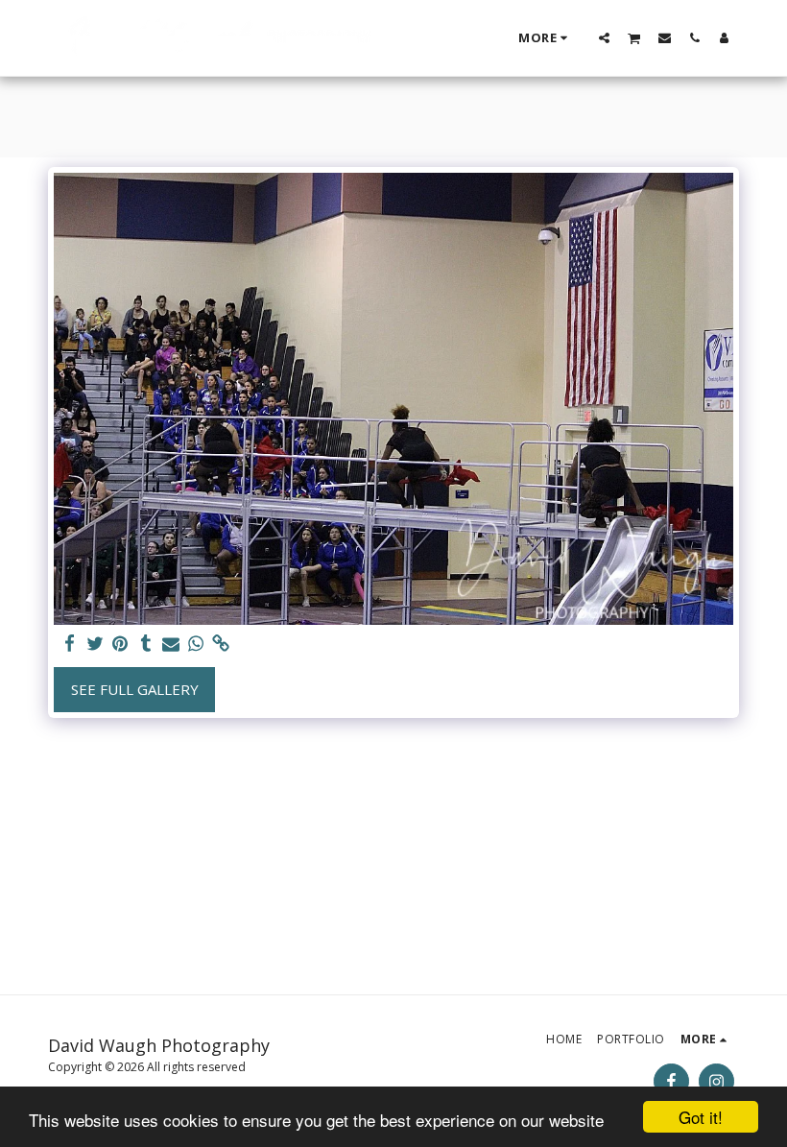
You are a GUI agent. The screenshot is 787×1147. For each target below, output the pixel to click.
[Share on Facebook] (70, 643)
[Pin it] (120, 643)
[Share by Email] (171, 643)
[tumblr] (145, 643)
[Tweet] (95, 643)
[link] (221, 643)
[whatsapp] (196, 643)
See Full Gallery (135, 689)
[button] (604, 37)
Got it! (701, 1117)
